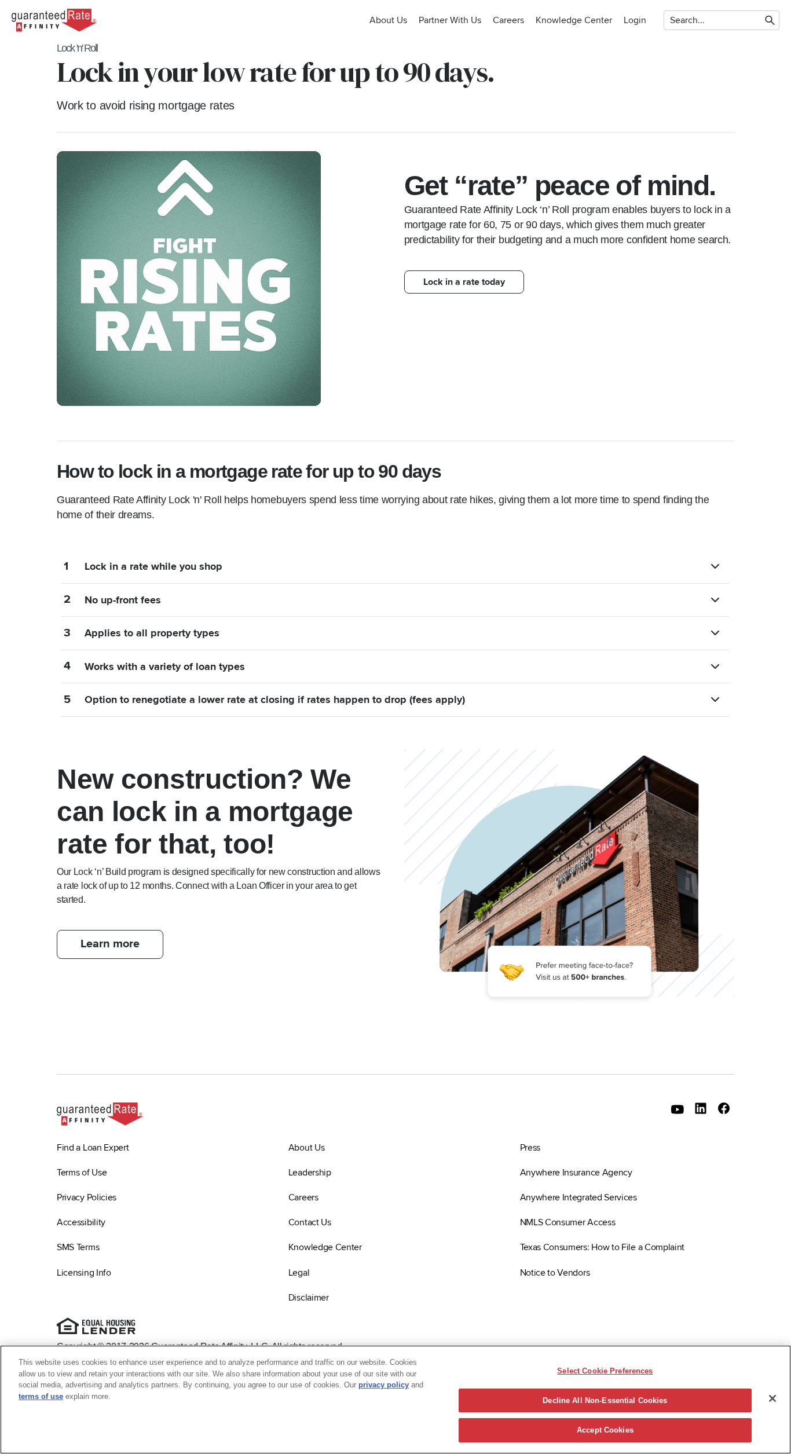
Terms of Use (82, 1172)
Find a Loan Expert (93, 1147)
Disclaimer (308, 1297)
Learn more (110, 944)
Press (530, 1147)
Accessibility (81, 1222)
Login (635, 20)
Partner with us (450, 20)
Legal (298, 1273)
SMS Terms (78, 1247)
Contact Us (309, 1222)
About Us (388, 20)
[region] (395, 1399)
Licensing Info (84, 1273)
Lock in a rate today (464, 282)
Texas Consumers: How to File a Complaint (602, 1247)
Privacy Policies (86, 1197)
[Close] (772, 1398)
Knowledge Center (574, 20)
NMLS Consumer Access (568, 1222)
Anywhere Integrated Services (578, 1197)
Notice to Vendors (555, 1273)
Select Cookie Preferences (605, 1371)
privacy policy (383, 1384)
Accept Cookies (605, 1430)
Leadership (309, 1172)
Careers (508, 20)
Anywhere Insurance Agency (576, 1172)
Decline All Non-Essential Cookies (605, 1400)
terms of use (41, 1396)
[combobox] (671, 20)
